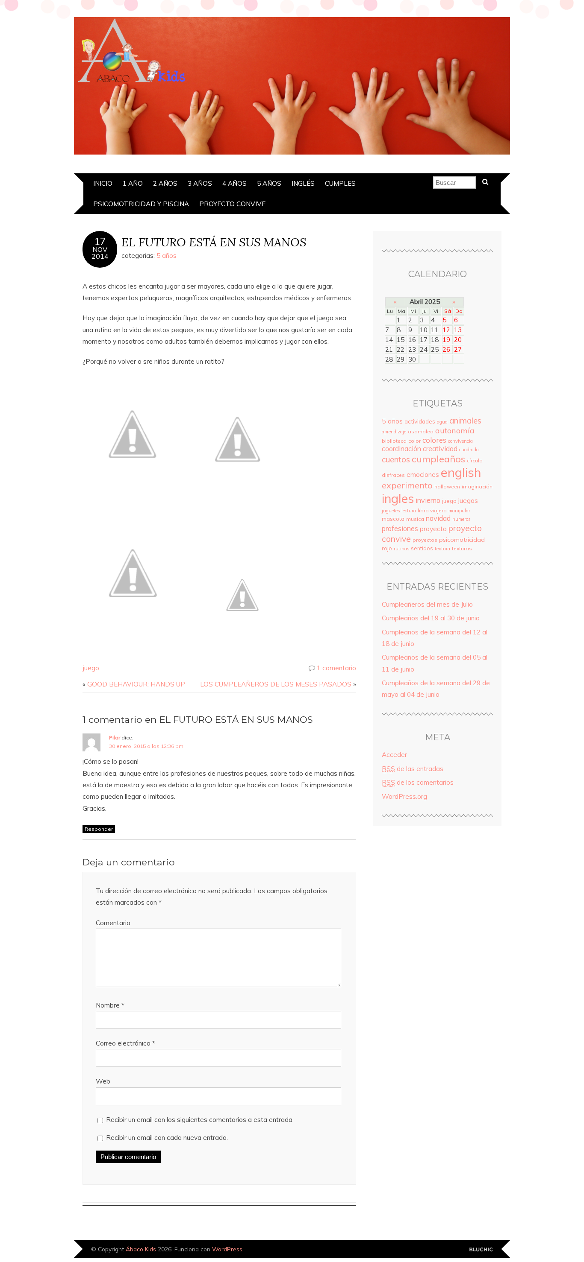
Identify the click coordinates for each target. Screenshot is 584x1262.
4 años (234, 183)
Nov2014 (100, 252)
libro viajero (432, 510)
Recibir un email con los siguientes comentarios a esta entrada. (200, 1120)
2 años (165, 183)
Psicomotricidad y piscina (141, 204)
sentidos (422, 548)
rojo (387, 548)
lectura (408, 511)
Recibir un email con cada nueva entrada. (167, 1137)
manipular (459, 511)
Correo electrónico (125, 1043)
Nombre (110, 1005)
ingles (398, 498)
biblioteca (394, 441)
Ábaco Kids (141, 1249)
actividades (419, 421)
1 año (133, 183)
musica (415, 519)
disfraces (393, 475)
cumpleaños (438, 458)
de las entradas (412, 769)
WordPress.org (404, 796)
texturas (462, 548)
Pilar (114, 737)
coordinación (401, 448)
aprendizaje (394, 432)
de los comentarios (418, 782)
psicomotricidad (462, 539)
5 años (269, 183)
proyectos (425, 540)
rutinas (401, 549)
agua (442, 422)
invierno (428, 500)
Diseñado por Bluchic (481, 1249)
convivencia (460, 441)
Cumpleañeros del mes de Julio (427, 604)
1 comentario (336, 668)
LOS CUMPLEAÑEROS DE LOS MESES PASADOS (275, 684)
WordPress (227, 1249)
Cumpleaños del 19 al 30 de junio (431, 618)
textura (442, 549)
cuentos (396, 459)
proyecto (433, 528)
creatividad (440, 448)
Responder (99, 829)
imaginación (477, 486)
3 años (200, 183)
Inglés (303, 183)
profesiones (400, 528)
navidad (438, 518)
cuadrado (468, 450)
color (414, 441)
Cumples (340, 183)
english (461, 472)
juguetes (391, 511)
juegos (468, 500)
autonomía (455, 430)
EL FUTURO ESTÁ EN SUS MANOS (213, 241)
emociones (423, 474)
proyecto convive (232, 204)
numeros (461, 519)
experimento (407, 485)
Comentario (113, 923)
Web (103, 1081)
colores (434, 439)
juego (91, 668)
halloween (447, 486)
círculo (475, 460)
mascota (393, 518)
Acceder (394, 755)
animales (465, 420)
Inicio (102, 183)
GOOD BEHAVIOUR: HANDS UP (136, 684)
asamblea (421, 431)
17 (100, 242)
